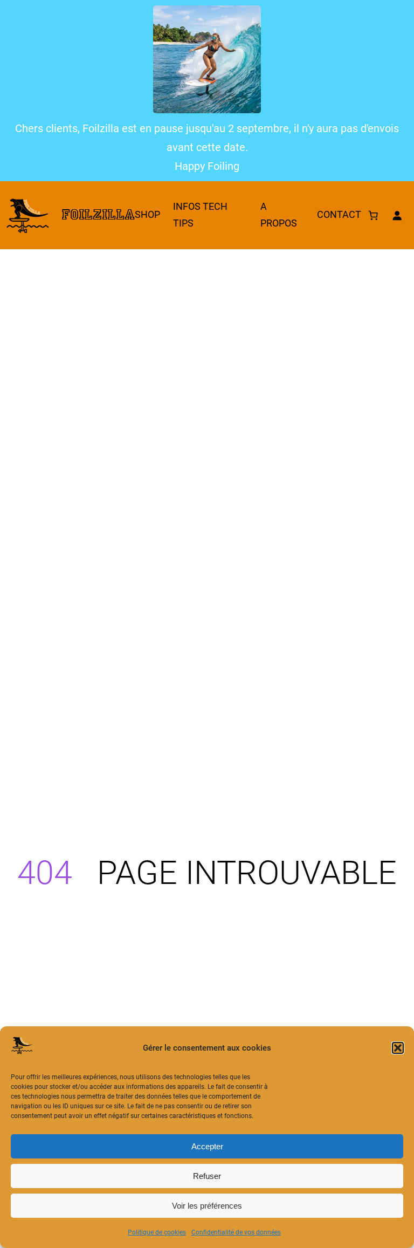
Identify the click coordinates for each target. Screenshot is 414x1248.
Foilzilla (98, 214)
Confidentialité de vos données (236, 1232)
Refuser (207, 1176)
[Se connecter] (397, 215)
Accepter (207, 1146)
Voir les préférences (207, 1205)
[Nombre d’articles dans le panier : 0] (373, 215)
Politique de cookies (157, 1232)
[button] (397, 1048)
